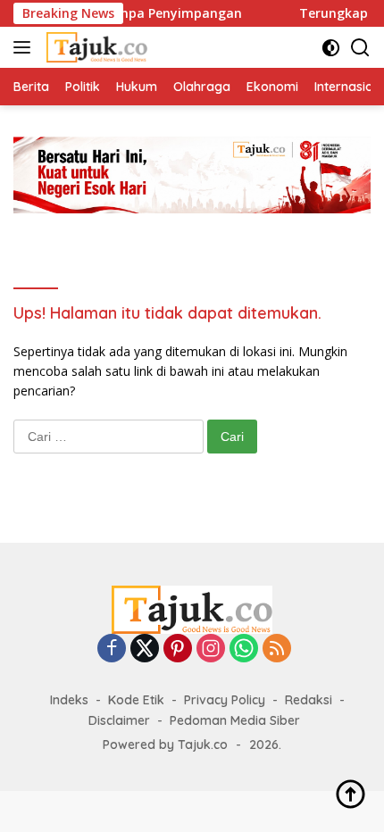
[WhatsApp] (244, 649)
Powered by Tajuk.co (165, 744)
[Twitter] (144, 649)
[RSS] (277, 649)
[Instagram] (210, 649)
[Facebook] (111, 649)
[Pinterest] (177, 649)
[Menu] (25, 47)
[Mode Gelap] (331, 47)
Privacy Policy (224, 700)
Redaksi (308, 700)
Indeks (69, 700)
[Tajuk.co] (94, 47)
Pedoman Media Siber (235, 720)
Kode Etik (136, 700)
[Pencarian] (360, 47)
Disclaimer (119, 720)
